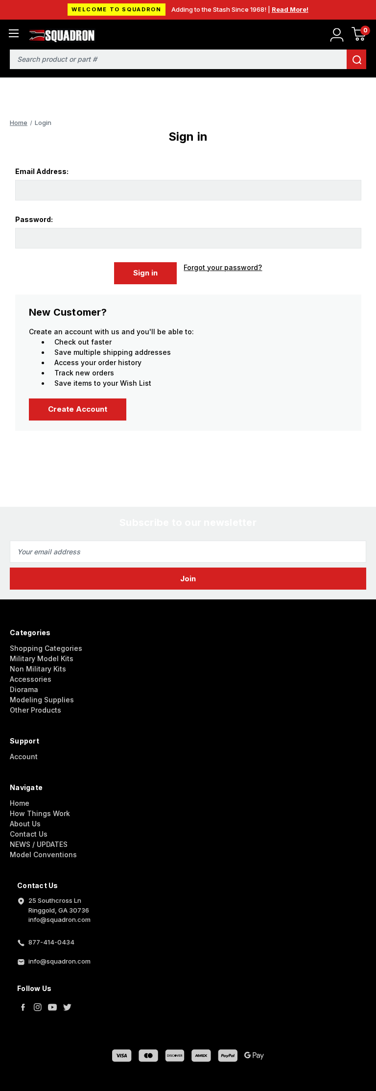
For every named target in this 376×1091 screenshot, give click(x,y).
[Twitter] (67, 1007)
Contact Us (28, 834)
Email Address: (42, 171)
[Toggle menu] (13, 33)
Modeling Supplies (42, 699)
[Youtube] (52, 1007)
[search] (356, 59)
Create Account (77, 409)
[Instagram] (38, 1007)
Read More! (290, 9)
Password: (34, 219)
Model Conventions (43, 854)
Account (24, 756)
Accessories (30, 679)
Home (19, 803)
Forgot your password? (223, 267)
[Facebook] (23, 1007)
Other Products (35, 710)
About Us (25, 823)
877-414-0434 (51, 942)
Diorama (24, 689)
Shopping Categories (46, 648)
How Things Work (40, 813)
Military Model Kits (41, 658)
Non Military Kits (38, 669)
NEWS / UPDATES (39, 844)
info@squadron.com (59, 961)
